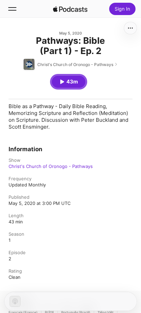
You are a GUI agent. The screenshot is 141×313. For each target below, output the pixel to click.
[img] (70, 8)
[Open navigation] (12, 8)
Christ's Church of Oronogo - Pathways (51, 166)
